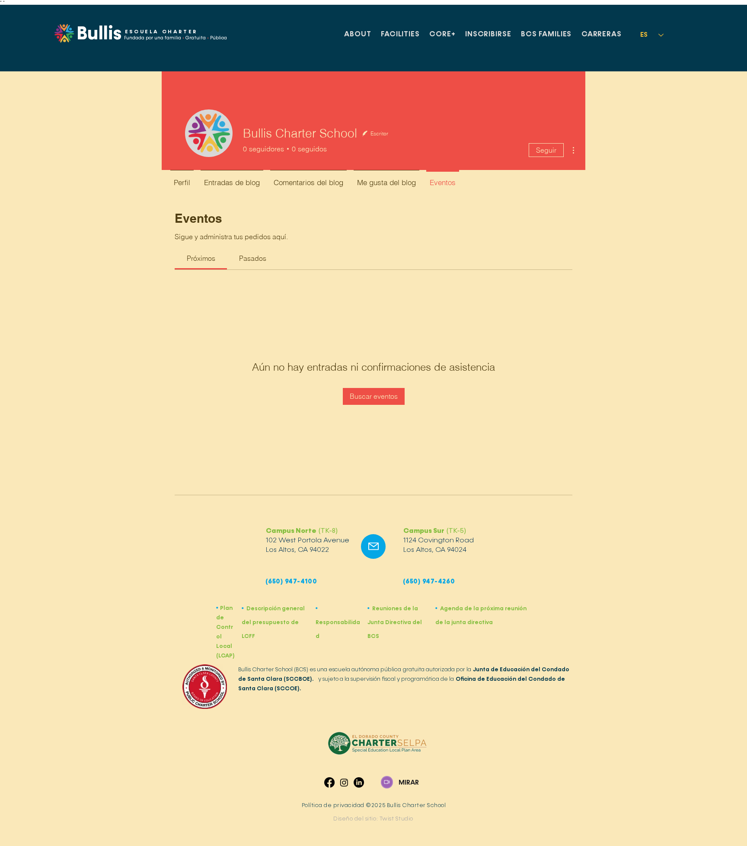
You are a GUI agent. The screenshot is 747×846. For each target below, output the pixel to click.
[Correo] (373, 546)
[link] (201, 258)
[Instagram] (344, 782)
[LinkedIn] (359, 782)
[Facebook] (329, 782)
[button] (357, 35)
